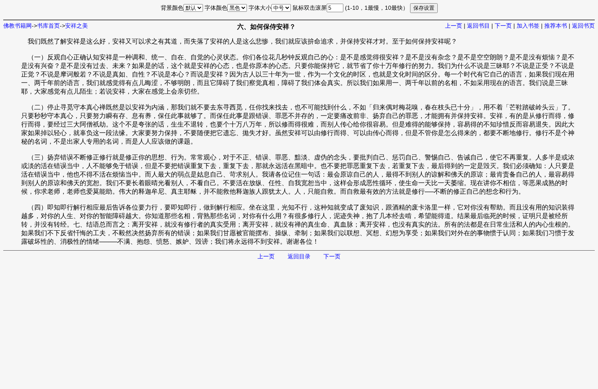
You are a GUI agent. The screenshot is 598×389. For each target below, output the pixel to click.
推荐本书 (555, 25)
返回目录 (299, 256)
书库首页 (48, 25)
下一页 (503, 25)
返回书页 (583, 25)
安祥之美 (76, 25)
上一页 (453, 25)
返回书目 (478, 25)
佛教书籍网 (17, 25)
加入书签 (528, 25)
